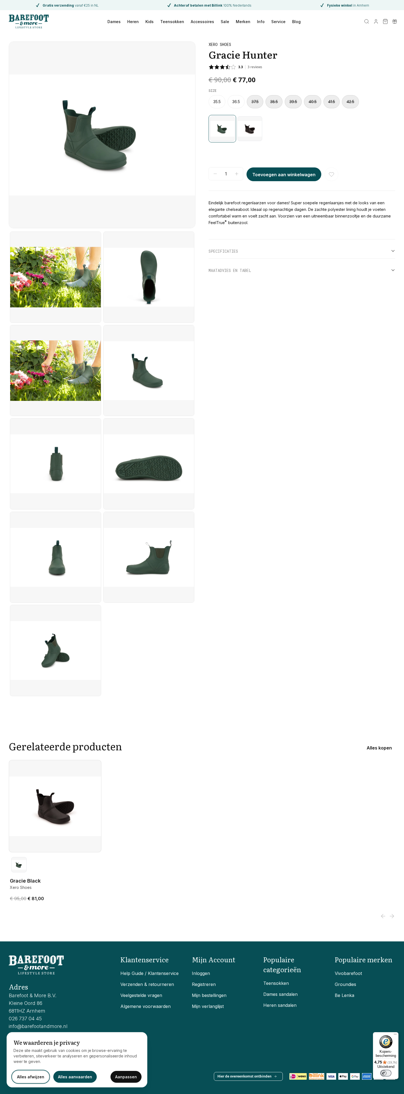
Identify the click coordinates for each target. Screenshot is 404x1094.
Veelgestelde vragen (141, 995)
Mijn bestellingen (209, 995)
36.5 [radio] (236, 102)
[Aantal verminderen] (215, 173)
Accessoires (202, 21)
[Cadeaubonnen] (394, 21)
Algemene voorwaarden (145, 1006)
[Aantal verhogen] (236, 173)
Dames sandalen (280, 994)
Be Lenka (344, 995)
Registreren (204, 984)
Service (278, 21)
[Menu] (395, 1035)
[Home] (29, 21)
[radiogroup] (302, 101)
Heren (133, 21)
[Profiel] (376, 21)
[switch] (385, 1073)
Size (213, 90)
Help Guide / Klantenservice (149, 973)
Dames (114, 21)
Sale (225, 21)
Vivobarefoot (348, 973)
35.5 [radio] (217, 102)
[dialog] (77, 1059)
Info (261, 21)
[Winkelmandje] (385, 21)
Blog (296, 21)
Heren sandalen (280, 1005)
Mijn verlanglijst (208, 1006)
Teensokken (172, 21)
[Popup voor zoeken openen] (366, 21)
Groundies (345, 984)
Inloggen (201, 973)
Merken (243, 21)
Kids (149, 21)
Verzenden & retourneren (147, 984)
